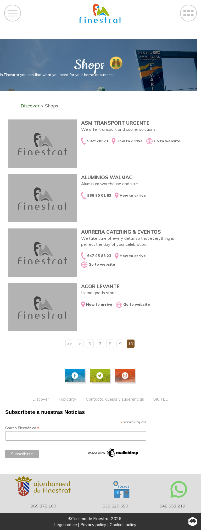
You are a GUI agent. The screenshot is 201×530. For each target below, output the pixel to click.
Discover (40, 399)
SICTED (161, 399)
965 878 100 (43, 506)
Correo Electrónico (22, 427)
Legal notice (65, 524)
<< (69, 343)
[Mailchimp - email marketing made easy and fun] (113, 452)
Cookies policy (123, 524)
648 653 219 (172, 506)
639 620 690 (115, 506)
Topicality (67, 399)
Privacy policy (93, 524)
